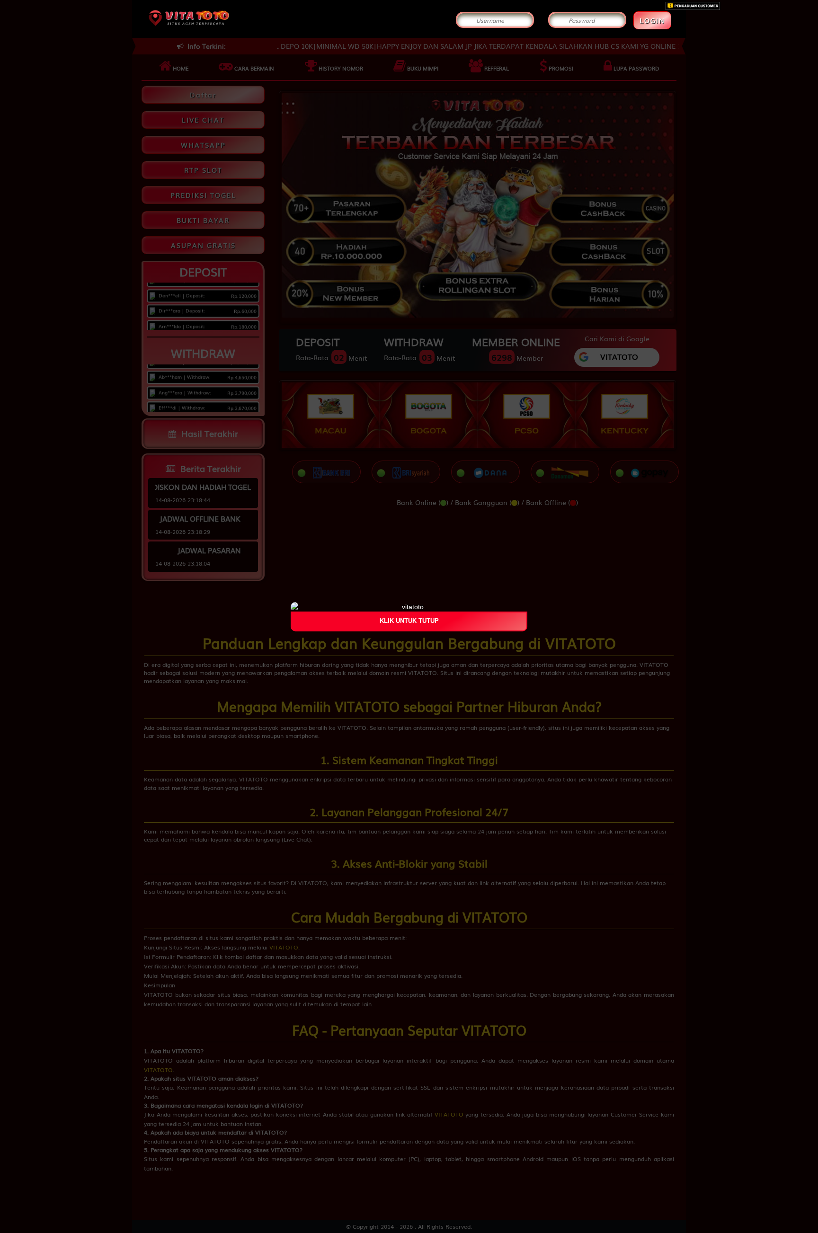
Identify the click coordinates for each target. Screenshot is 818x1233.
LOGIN (652, 20)
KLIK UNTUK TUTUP (409, 621)
